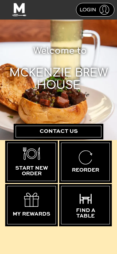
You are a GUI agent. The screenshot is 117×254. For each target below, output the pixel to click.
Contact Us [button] (59, 131)
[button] (95, 10)
